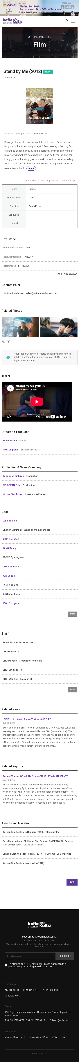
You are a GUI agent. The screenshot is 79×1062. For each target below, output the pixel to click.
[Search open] (66, 21)
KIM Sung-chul (11, 449)
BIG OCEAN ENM (12, 485)
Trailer (48, 71)
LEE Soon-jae (10, 520)
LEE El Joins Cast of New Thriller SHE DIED (27, 719)
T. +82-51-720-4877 (14, 1020)
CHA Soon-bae (11, 566)
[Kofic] (7, 21)
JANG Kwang (10, 548)
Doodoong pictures (13, 476)
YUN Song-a (9, 575)
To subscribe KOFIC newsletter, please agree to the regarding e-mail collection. (37, 965)
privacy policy (15, 967)
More (72, 614)
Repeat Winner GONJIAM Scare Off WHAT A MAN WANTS (35, 776)
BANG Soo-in (10, 440)
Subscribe (65, 956)
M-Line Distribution (13, 494)
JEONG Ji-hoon (11, 539)
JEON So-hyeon (11, 603)
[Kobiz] (17, 21)
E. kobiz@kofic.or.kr (59, 1020)
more (31, 168)
